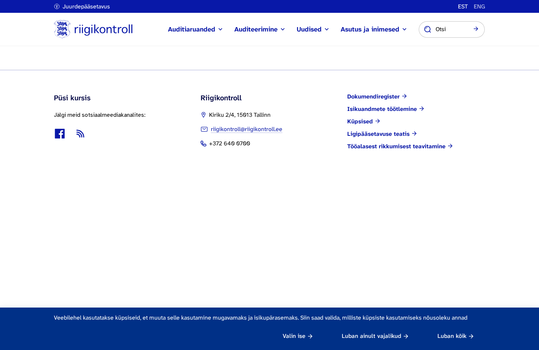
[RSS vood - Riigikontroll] (80, 133)
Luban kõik (451, 336)
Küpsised (360, 121)
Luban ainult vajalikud (371, 336)
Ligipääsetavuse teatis (378, 134)
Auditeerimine (256, 29)
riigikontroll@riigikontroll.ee (246, 129)
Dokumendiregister (373, 96)
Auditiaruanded (191, 29)
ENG (479, 6)
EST (463, 6)
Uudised (309, 29)
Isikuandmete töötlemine (382, 109)
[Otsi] (476, 29)
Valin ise (294, 336)
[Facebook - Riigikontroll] (60, 133)
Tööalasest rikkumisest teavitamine (396, 146)
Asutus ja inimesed (370, 29)
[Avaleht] (93, 29)
